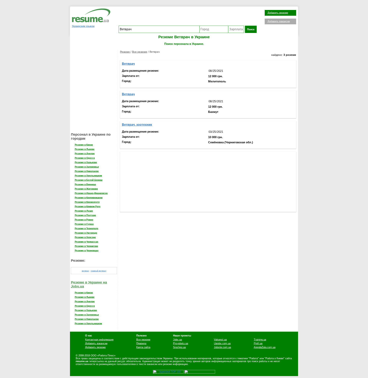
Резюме (125, 51)
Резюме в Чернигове (86, 246)
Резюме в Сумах (84, 224)
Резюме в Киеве (84, 144)
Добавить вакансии (279, 21)
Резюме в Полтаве (85, 215)
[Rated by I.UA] (199, 372)
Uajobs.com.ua (222, 343)
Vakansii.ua (220, 339)
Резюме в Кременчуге (87, 202)
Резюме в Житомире (86, 189)
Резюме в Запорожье (87, 167)
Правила (141, 343)
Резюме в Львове (84, 149)
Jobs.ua (177, 339)
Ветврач (128, 63)
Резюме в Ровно (84, 219)
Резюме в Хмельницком (88, 175)
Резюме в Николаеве (87, 171)
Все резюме (139, 51)
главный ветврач (98, 271)
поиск (251, 29)
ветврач (85, 271)
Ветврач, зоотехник (137, 124)
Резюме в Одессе (85, 158)
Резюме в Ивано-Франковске (91, 193)
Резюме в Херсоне (85, 237)
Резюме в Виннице (85, 184)
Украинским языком (83, 26)
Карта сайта (143, 347)
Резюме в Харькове (86, 162)
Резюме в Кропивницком (89, 197)
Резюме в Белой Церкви (88, 180)
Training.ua (260, 339)
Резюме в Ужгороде (86, 233)
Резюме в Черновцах (87, 250)
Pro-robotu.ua (180, 343)
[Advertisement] (187, 17)
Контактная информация (99, 339)
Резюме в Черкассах (86, 241)
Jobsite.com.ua (222, 347)
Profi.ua (258, 343)
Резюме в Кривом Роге (87, 206)
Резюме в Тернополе (86, 228)
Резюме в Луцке (84, 211)
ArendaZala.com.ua (264, 347)
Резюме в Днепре (85, 153)
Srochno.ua (179, 347)
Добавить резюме (278, 12)
